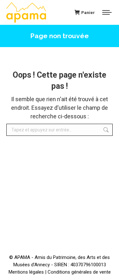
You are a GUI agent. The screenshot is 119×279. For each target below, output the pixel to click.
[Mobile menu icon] (107, 12)
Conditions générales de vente (79, 272)
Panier (88, 12)
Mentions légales (26, 272)
